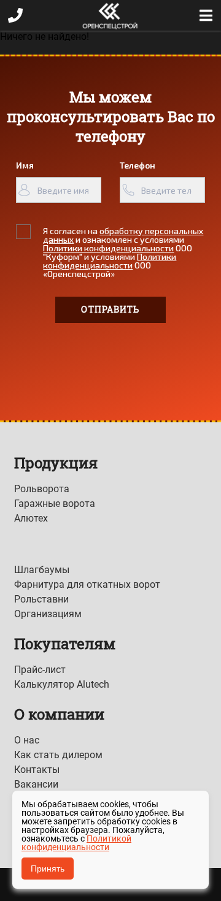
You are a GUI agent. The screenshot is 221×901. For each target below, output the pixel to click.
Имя (25, 165)
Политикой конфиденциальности (76, 843)
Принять (47, 868)
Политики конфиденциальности (108, 248)
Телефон (137, 165)
